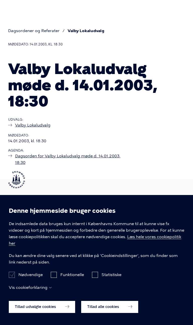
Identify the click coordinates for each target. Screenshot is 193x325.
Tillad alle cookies (103, 306)
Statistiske (111, 274)
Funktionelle (72, 274)
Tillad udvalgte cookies (36, 306)
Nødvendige (30, 274)
